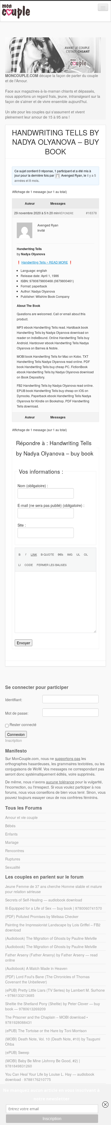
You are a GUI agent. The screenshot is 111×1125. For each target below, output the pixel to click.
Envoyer (23, 642)
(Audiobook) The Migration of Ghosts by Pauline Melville (51, 938)
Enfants (11, 834)
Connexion (16, 734)
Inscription (13, 740)
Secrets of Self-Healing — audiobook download (43, 899)
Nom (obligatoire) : (33, 485)
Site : (22, 525)
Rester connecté (23, 724)
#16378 (91, 213)
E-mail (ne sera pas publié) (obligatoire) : (51, 505)
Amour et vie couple (21, 817)
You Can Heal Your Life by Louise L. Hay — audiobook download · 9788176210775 (49, 1077)
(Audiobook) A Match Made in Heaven (36, 968)
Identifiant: (13, 699)
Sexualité (12, 867)
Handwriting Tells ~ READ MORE (44, 262)
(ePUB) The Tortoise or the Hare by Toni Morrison (46, 1030)
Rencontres (14, 850)
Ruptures (12, 858)
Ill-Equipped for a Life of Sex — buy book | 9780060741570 (53, 908)
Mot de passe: (16, 713)
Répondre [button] (66, 213)
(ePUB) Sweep (17, 1052)
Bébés (10, 825)
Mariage (12, 842)
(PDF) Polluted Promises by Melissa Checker (41, 916)
